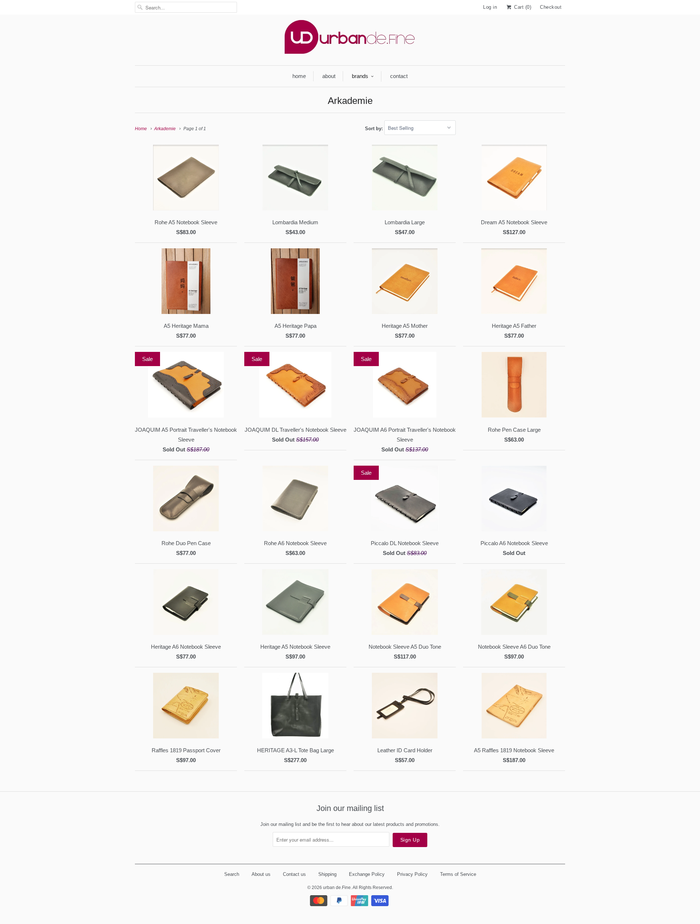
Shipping (327, 874)
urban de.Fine (337, 887)
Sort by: (374, 128)
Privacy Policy (412, 874)
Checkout (550, 7)
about (328, 76)
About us (261, 874)
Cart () (522, 7)
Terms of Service (458, 874)
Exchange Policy (367, 874)
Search (231, 874)
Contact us (294, 874)
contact (399, 76)
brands (360, 76)
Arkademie (350, 100)
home (299, 76)
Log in (490, 7)
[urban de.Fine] (350, 39)
